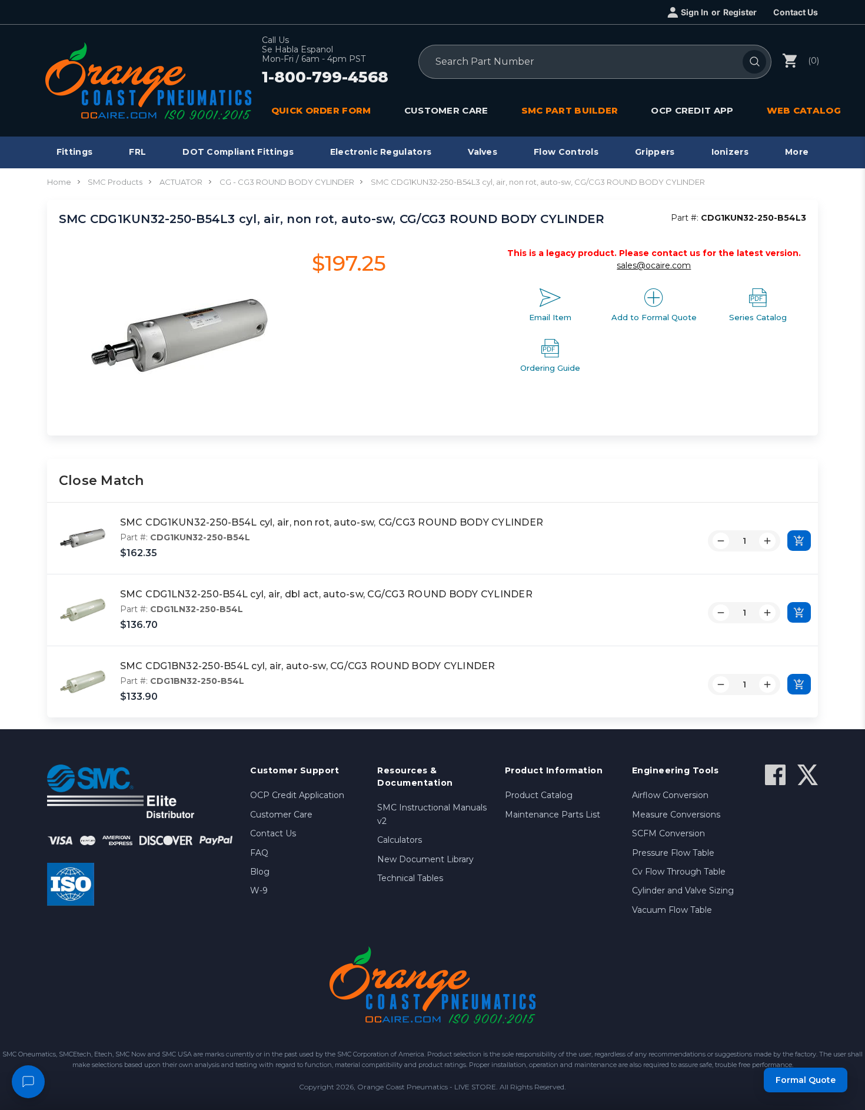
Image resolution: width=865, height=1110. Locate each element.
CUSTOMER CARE (446, 110)
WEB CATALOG (804, 110)
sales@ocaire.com (654, 265)
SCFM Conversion (668, 833)
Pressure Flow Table (673, 853)
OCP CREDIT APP (692, 110)
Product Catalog (539, 795)
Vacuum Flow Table (672, 910)
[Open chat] (28, 1081)
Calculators (399, 840)
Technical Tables (410, 878)
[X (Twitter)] (807, 775)
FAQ (259, 853)
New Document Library (425, 859)
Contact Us (795, 12)
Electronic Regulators (380, 152)
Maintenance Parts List (552, 814)
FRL (137, 152)
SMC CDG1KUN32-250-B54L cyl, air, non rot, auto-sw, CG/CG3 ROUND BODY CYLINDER (331, 522)
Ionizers (729, 152)
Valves (482, 152)
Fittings (74, 152)
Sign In (694, 12)
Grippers (654, 152)
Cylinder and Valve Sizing (683, 890)
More (797, 152)
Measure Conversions (676, 814)
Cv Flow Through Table (679, 871)
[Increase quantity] (767, 541)
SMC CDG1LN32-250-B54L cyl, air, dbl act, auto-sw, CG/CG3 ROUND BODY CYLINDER (326, 594)
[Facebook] (775, 775)
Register (740, 12)
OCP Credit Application (297, 795)
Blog (260, 871)
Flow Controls (566, 152)
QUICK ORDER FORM (321, 110)
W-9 (259, 890)
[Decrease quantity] (721, 541)
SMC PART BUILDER (569, 110)
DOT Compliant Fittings (238, 152)
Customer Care (281, 814)
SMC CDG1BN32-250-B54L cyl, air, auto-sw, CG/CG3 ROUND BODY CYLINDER (307, 666)
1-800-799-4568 (325, 78)
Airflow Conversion (670, 795)
